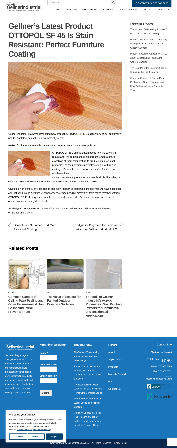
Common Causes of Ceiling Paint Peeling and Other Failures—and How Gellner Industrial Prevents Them (26, 304)
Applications (89, 9)
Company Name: (49, 364)
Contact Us (162, 9)
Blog (147, 9)
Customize (18, 436)
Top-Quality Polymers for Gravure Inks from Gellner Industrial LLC (95, 227)
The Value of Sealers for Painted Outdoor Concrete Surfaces (64, 300)
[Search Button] (113, 14)
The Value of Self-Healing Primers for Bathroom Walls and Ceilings (87, 356)
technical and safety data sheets (30, 201)
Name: (44, 353)
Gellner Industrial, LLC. (78, 443)
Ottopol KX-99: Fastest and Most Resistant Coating (35, 227)
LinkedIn (29, 212)
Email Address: (48, 376)
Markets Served (129, 9)
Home (58, 9)
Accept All (54, 436)
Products (108, 9)
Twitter (16, 212)
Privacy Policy (120, 443)
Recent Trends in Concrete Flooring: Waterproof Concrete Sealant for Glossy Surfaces (149, 43)
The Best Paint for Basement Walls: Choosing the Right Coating (88, 402)
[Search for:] (79, 14)
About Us (71, 9)
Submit (45, 393)
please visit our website (65, 197)
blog (11, 293)
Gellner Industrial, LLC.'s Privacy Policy (34, 429)
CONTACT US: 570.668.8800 (152, 3)
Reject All (36, 436)
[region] (36, 426)
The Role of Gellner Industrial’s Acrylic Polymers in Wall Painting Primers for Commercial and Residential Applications (104, 306)
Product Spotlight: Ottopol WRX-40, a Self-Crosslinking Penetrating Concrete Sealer (148, 57)
